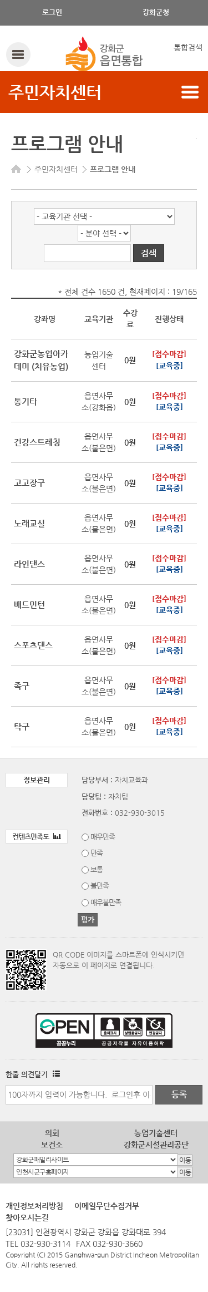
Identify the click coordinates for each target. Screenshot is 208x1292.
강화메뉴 (18, 54)
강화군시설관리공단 (156, 1144)
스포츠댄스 (33, 645)
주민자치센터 (55, 92)
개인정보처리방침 (34, 1205)
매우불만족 (105, 902)
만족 (96, 853)
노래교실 (29, 523)
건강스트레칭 (37, 442)
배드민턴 (29, 604)
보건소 (52, 1144)
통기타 (25, 401)
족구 (21, 686)
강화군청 (156, 12)
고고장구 (29, 482)
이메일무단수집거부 (106, 1205)
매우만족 (102, 836)
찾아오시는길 (27, 1217)
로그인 (52, 12)
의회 (52, 1132)
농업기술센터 (155, 1132)
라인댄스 (29, 564)
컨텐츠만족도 (31, 836)
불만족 (99, 885)
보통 (96, 869)
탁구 (21, 726)
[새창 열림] (55, 1074)
